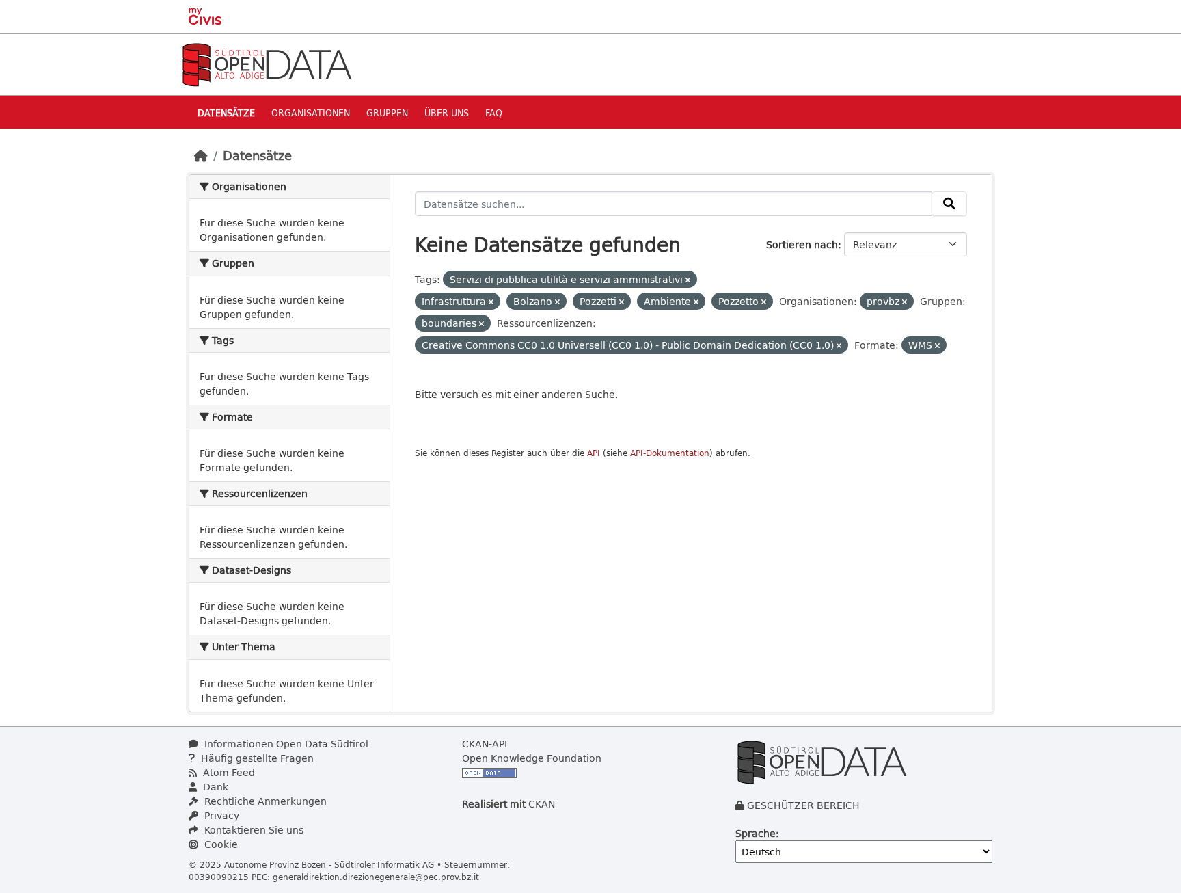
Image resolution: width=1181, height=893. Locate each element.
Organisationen (310, 112)
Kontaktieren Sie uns (252, 830)
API (593, 452)
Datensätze (226, 112)
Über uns (446, 112)
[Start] (201, 155)
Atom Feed (227, 772)
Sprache (755, 833)
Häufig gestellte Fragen (256, 758)
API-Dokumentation (669, 452)
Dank (214, 786)
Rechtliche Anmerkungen (264, 801)
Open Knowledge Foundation (531, 758)
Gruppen (387, 112)
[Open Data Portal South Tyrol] (266, 63)
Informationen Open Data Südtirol (285, 743)
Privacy (220, 815)
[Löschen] (687, 280)
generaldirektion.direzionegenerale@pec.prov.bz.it (376, 876)
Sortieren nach (802, 244)
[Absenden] (949, 203)
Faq (493, 112)
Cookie (220, 844)
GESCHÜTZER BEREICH (803, 805)
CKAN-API (484, 743)
